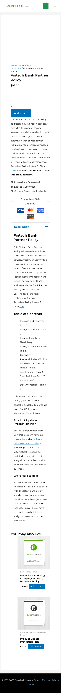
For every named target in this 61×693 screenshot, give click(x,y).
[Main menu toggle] (55, 6)
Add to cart (20, 113)
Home (14, 65)
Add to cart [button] (36, 586)
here (13, 170)
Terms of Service (42, 680)
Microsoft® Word (23, 413)
